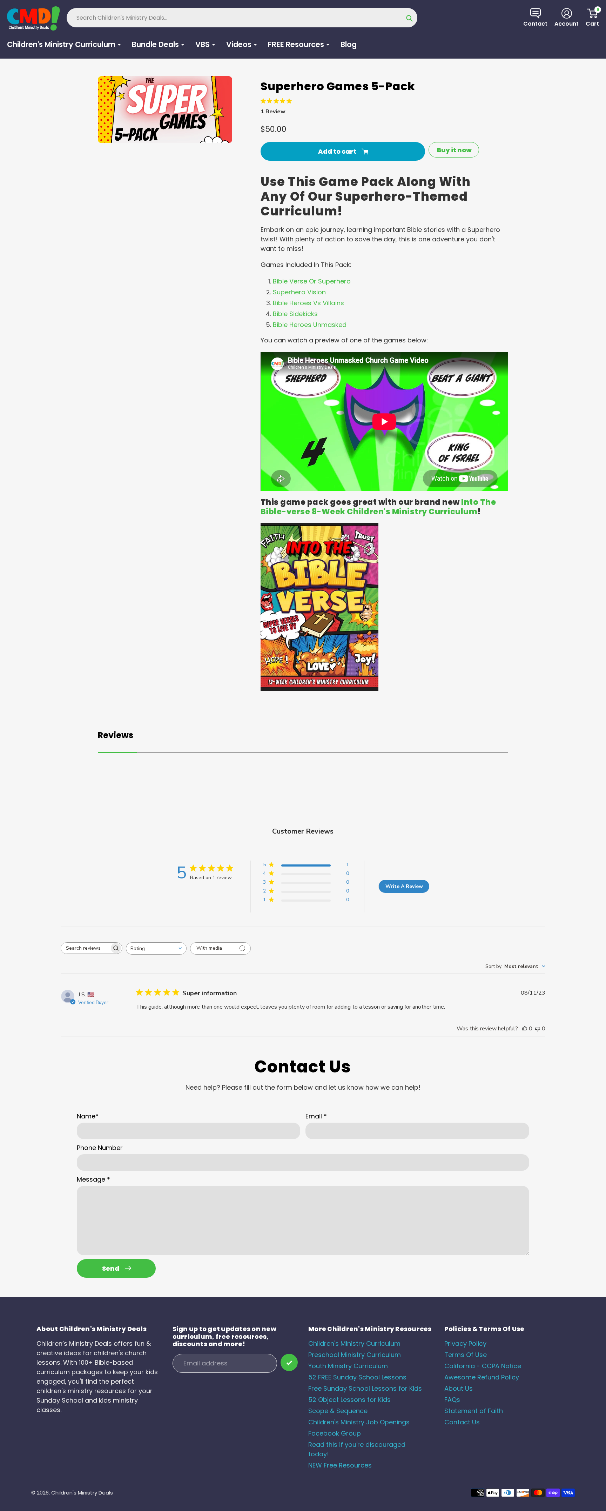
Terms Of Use (465, 1354)
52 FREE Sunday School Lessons (357, 1377)
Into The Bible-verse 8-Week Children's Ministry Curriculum (378, 507)
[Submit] (289, 1362)
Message (93, 1179)
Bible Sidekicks (295, 313)
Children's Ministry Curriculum (354, 1343)
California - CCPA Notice (482, 1366)
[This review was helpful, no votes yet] (524, 1028)
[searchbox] (85, 948)
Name (88, 1116)
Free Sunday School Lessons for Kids (365, 1388)
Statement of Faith (473, 1410)
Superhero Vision (299, 292)
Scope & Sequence (338, 1410)
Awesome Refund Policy (481, 1377)
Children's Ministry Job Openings (359, 1422)
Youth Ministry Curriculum (348, 1366)
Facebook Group (334, 1433)
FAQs (452, 1399)
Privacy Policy (465, 1343)
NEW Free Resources (340, 1465)
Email (316, 1116)
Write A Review (404, 886)
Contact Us (462, 1422)
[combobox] (156, 948)
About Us (458, 1388)
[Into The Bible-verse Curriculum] (319, 688)
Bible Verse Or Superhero (312, 281)
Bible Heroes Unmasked (309, 324)
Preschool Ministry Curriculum (354, 1354)
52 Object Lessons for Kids (349, 1399)
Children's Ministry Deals (82, 1492)
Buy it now (454, 150)
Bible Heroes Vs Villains (308, 303)
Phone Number (100, 1147)
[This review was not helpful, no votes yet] (537, 1028)
